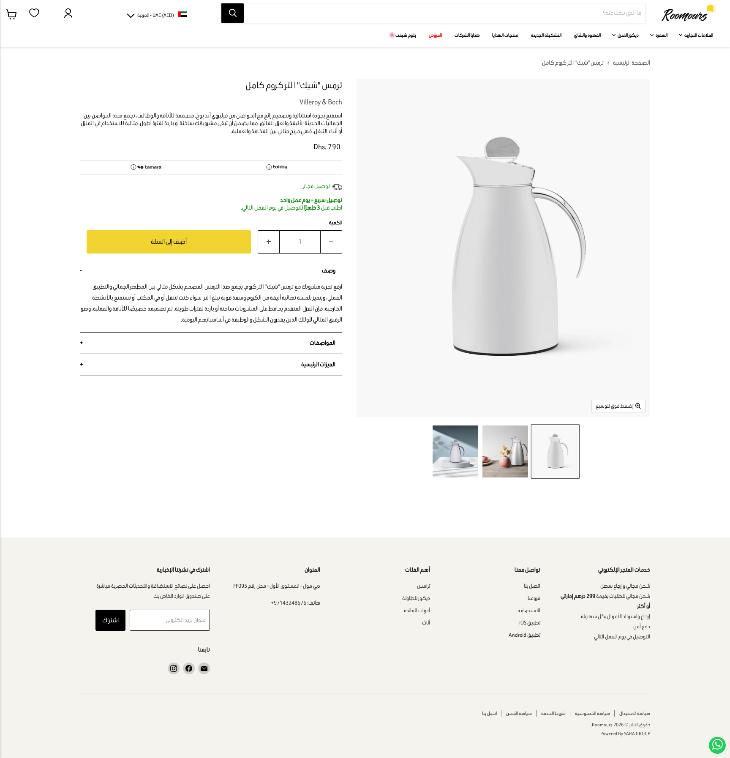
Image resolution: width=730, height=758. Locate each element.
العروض (435, 35)
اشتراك (110, 620)
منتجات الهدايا (505, 35)
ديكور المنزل (628, 35)
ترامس (423, 586)
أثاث (426, 623)
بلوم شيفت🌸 (402, 35)
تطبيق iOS (529, 623)
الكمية (335, 222)
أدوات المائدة (417, 610)
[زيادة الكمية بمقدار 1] (268, 242)
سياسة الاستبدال (634, 713)
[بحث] (232, 13)
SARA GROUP (637, 733)
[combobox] (445, 13)
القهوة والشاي (587, 35)
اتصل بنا (532, 586)
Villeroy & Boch (321, 102)
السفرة (661, 35)
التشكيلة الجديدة (546, 35)
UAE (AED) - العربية (155, 15)
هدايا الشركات (467, 35)
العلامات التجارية (698, 35)
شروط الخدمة (553, 713)
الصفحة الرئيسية (631, 63)
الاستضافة (529, 610)
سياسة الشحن (519, 713)
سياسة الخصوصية (592, 713)
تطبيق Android (524, 635)
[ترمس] (555, 451)
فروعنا (534, 598)
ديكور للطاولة (416, 598)
